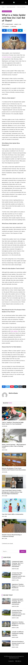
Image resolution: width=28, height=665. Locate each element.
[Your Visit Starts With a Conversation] (14, 505)
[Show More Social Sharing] (24, 30)
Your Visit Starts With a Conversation (12, 514)
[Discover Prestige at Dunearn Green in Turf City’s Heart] (6, 643)
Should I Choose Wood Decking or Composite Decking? (12, 535)
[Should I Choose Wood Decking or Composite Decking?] (14, 526)
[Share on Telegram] (20, 30)
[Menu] (3, 2)
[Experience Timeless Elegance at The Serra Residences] (6, 586)
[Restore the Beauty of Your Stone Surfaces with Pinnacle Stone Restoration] (14, 459)
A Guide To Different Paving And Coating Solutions (18, 633)
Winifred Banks (9, 24)
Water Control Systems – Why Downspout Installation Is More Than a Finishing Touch (14, 446)
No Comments (6, 26)
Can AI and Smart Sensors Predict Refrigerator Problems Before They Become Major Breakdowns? (12, 492)
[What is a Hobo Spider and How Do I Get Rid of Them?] (14, 42)
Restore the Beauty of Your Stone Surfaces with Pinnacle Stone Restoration (14, 469)
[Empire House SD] (14, 2)
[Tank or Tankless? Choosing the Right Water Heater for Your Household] (14, 413)
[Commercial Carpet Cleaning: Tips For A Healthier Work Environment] (6, 563)
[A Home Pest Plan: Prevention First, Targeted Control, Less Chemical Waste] (6, 575)
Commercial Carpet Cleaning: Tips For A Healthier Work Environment (17, 564)
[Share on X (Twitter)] (9, 30)
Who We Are (18, 661)
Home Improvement (7, 11)
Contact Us (11, 661)
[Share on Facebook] (4, 30)
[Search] (25, 2)
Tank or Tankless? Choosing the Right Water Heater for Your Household (13, 423)
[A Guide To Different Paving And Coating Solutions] (6, 634)
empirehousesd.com (14, 657)
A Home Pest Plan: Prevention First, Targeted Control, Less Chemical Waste (18, 575)
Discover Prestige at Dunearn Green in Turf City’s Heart (18, 643)
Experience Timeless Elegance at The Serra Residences (18, 585)
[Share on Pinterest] (15, 30)
